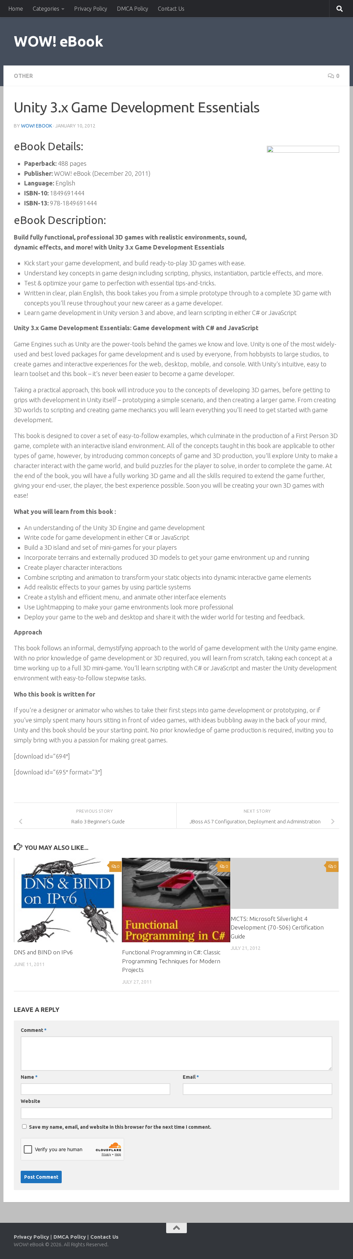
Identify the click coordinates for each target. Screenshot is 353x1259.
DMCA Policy (132, 9)
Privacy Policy (90, 9)
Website (30, 1101)
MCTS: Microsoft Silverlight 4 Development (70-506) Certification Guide (277, 927)
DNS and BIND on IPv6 (43, 952)
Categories (46, 9)
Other (23, 76)
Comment (34, 1030)
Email (191, 1077)
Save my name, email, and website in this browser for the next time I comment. (120, 1127)
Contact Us (171, 9)
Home (15, 9)
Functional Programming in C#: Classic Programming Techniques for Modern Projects (171, 961)
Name (29, 1077)
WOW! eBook (58, 41)
